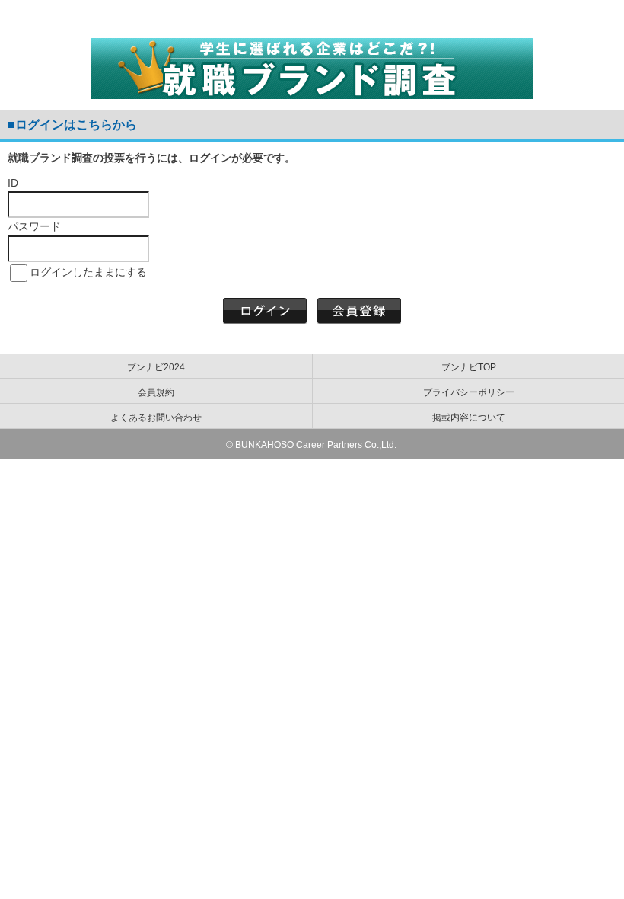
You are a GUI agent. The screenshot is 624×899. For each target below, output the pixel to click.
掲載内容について (468, 417)
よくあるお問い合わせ (156, 417)
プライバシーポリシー (468, 392)
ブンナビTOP (468, 367)
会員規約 (156, 392)
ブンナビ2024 (156, 367)
